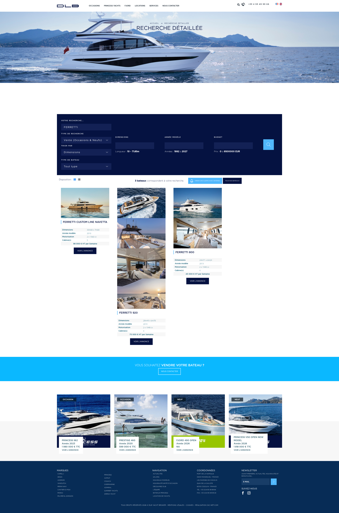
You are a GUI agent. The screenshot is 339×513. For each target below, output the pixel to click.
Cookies (189, 505)
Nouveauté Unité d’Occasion (165, 483)
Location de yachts (161, 496)
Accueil (154, 23)
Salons (156, 477)
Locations (140, 6)
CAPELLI (60, 474)
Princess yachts (112, 6)
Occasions (94, 6)
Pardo (60, 493)
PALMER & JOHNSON (65, 496)
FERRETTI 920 (128, 312)
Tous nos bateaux (232, 180)
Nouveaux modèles (161, 480)
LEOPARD (61, 480)
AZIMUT (107, 478)
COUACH (107, 481)
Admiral (107, 487)
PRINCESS (108, 475)
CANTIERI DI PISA (63, 489)
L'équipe (156, 489)
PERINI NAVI (61, 486)
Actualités (157, 474)
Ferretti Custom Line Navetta (85, 222)
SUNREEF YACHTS (111, 491)
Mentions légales (176, 505)
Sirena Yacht (109, 494)
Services (153, 6)
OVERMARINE (109, 484)
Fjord (128, 6)
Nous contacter (170, 6)
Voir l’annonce (85, 251)
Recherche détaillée (176, 23)
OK (274, 482)
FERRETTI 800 (184, 252)
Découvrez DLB (159, 486)
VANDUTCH (61, 483)
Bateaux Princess (160, 493)
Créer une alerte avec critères (207, 180)
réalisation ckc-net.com (206, 505)
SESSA (59, 477)
